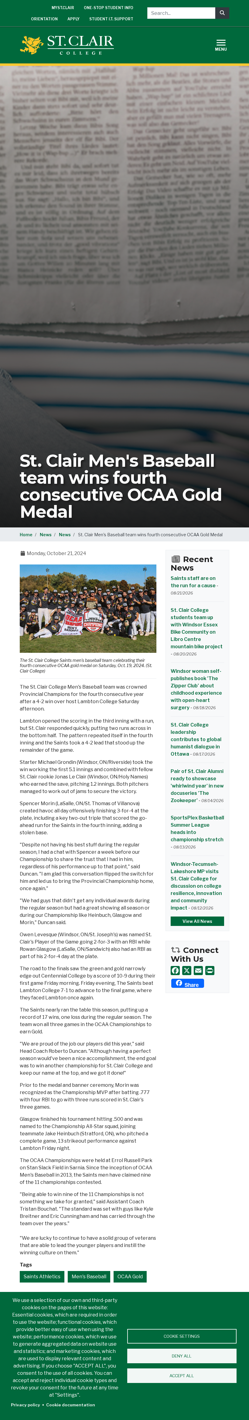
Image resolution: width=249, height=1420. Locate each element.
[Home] (69, 45)
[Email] (198, 970)
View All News (197, 921)
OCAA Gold (130, 1276)
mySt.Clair (63, 7)
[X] (186, 970)
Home (26, 534)
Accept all (181, 1375)
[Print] (209, 970)
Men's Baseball (89, 1276)
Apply (73, 19)
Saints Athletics (42, 1276)
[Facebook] (175, 970)
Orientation (44, 19)
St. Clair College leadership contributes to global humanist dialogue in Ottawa (196, 739)
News (46, 534)
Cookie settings (182, 1336)
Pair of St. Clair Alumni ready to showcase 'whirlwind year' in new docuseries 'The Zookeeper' (197, 785)
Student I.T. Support (111, 19)
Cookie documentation (70, 1404)
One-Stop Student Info (108, 7)
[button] (88, 608)
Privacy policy (25, 1404)
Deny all (182, 1356)
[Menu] (224, 44)
